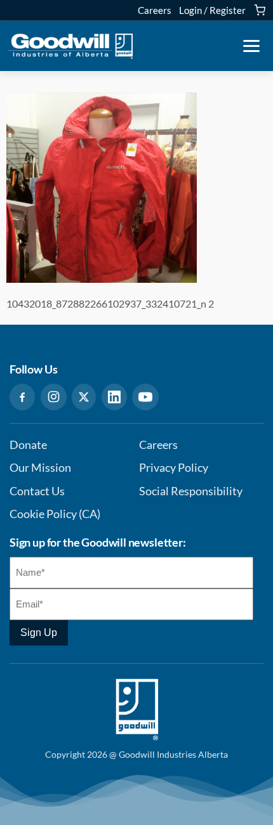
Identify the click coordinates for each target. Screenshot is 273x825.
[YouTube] (145, 397)
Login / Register (212, 10)
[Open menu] (251, 46)
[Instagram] (54, 397)
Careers (154, 10)
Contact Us (37, 491)
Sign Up (38, 632)
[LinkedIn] (114, 397)
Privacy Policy (173, 467)
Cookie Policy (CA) (55, 514)
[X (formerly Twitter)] (84, 397)
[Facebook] (22, 397)
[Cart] (259, 10)
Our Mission (40, 467)
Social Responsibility (191, 491)
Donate (28, 444)
